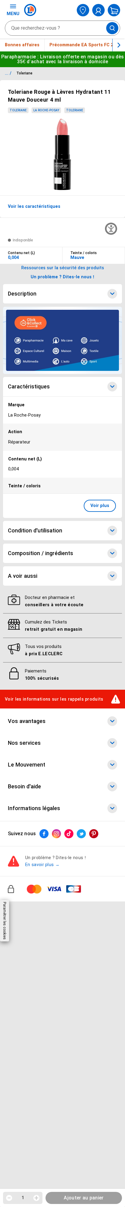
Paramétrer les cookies (4, 921)
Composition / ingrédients (40, 553)
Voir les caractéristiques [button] (34, 206)
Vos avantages (27, 721)
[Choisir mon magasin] (83, 10)
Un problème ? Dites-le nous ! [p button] (62, 277)
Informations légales (34, 809)
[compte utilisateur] (98, 10)
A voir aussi (22, 576)
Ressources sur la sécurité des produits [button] (62, 268)
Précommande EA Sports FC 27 (82, 44)
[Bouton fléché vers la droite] (118, 45)
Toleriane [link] (18, 110)
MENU (13, 13)
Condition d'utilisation (35, 531)
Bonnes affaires (22, 44)
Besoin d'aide (24, 787)
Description (22, 294)
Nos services (24, 743)
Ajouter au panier (83, 1197)
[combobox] (62, 28)
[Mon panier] (114, 10)
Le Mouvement (26, 765)
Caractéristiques (29, 387)
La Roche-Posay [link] (46, 110)
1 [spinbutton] (23, 1197)
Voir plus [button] (99, 505)
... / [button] (8, 73)
